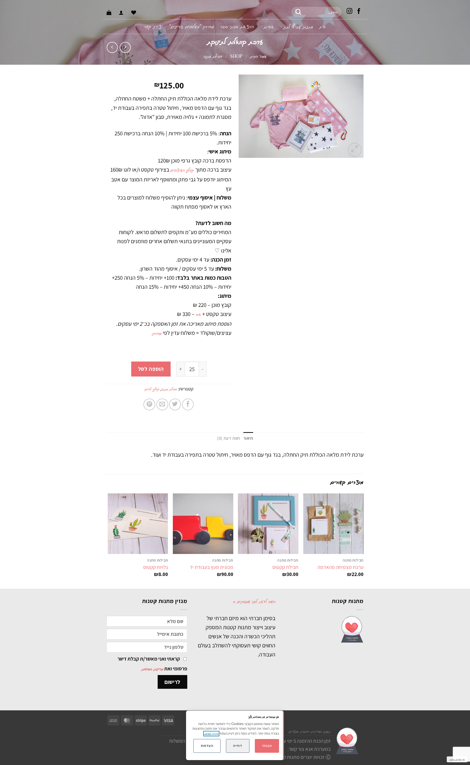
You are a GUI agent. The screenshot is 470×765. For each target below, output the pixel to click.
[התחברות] (121, 12)
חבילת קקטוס (285, 567)
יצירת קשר (153, 26)
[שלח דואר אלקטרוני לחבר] (162, 404)
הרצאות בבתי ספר (237, 26)
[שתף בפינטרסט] (149, 404)
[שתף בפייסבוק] (188, 404)
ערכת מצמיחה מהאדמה (340, 567)
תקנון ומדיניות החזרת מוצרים (310, 731)
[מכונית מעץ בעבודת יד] (203, 523)
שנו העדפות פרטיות (457, 759)
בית (322, 26)
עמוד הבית (258, 56)
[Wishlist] (133, 12)
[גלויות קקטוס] (138, 523)
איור (198, 314)
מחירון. (157, 333)
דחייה (237, 746)
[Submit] (299, 12)
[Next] (108, 540)
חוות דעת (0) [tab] (228, 438)
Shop (236, 56)
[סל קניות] (108, 12)
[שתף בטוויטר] (175, 404)
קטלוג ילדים (152, 389)
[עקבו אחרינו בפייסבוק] (359, 12)
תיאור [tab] (248, 438)
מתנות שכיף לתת (298, 26)
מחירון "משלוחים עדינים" (191, 26)
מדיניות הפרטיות (152, 669)
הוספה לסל (151, 368)
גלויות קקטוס (155, 567)
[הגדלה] (355, 150)
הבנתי (267, 746)
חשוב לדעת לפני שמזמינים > (254, 601)
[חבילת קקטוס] (268, 523)
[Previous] (363, 540)
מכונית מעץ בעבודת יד (211, 567)
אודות (269, 26)
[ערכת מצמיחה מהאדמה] (333, 523)
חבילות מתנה (212, 56)
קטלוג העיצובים (182, 170)
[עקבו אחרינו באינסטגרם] (349, 12)
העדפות (207, 746)
